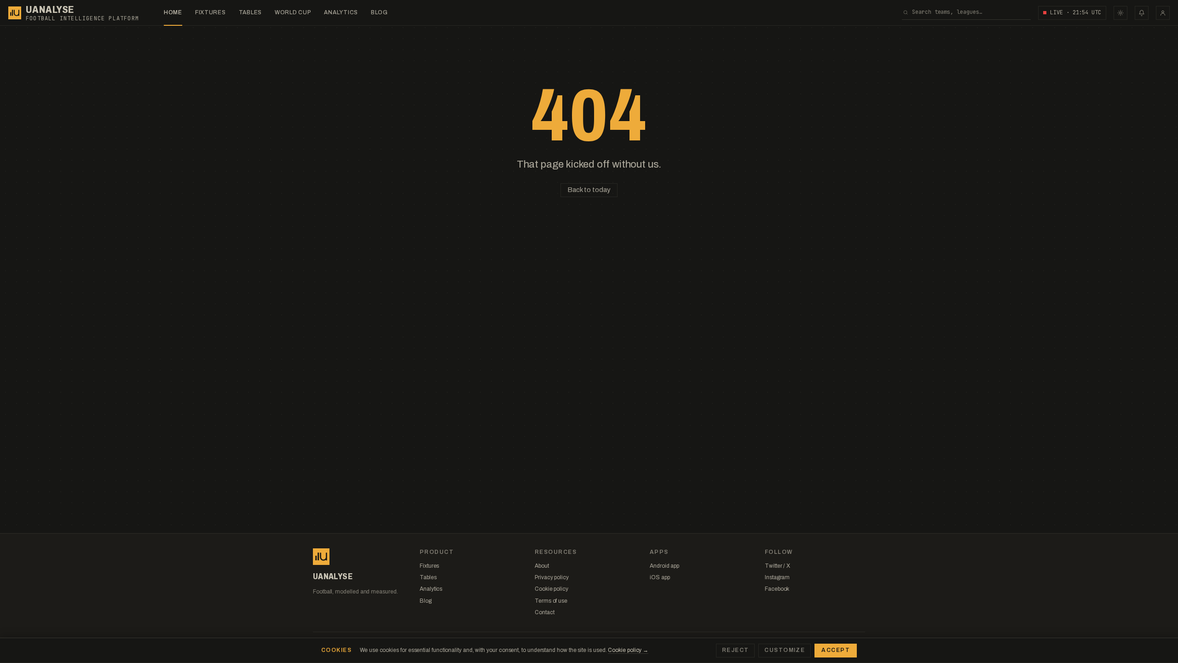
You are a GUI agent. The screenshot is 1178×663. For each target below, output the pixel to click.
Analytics (341, 12)
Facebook (777, 589)
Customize (784, 650)
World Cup (293, 12)
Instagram (777, 577)
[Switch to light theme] (1120, 13)
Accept (835, 650)
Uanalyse (50, 10)
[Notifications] (1142, 13)
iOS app (660, 577)
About (542, 566)
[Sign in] (1163, 13)
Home (173, 12)
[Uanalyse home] (14, 12)
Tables (250, 12)
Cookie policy (551, 589)
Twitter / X (777, 566)
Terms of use (551, 601)
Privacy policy (552, 577)
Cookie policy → (628, 650)
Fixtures (210, 12)
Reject (735, 650)
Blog (379, 12)
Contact (544, 612)
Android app (664, 566)
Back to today (588, 189)
